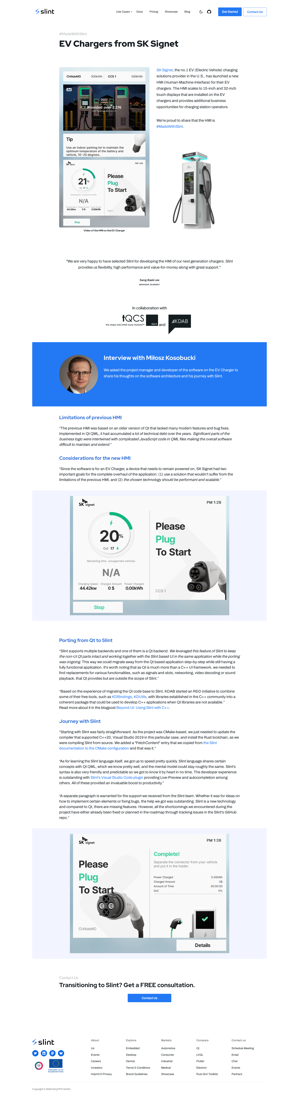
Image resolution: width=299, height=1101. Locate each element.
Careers (96, 1061)
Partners (237, 1074)
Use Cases (123, 11)
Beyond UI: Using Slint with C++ (142, 708)
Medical (166, 1067)
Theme (202, 11)
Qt (197, 1048)
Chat (234, 1061)
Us (92, 1048)
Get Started (230, 11)
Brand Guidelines (136, 1074)
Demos (130, 1061)
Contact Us (255, 12)
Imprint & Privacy (101, 1074)
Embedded (133, 1048)
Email (235, 1054)
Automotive (168, 1048)
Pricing (154, 11)
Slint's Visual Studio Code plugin (116, 777)
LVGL (199, 1054)
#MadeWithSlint (170, 126)
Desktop (131, 1054)
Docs (139, 11)
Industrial (167, 1061)
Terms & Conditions (138, 1067)
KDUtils (140, 697)
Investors (96, 1067)
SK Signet (165, 70)
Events (95, 1054)
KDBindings (122, 697)
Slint (44, 12)
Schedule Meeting (243, 1048)
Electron (201, 1067)
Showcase (171, 11)
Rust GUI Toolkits (207, 1074)
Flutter (200, 1061)
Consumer (167, 1054)
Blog (187, 11)
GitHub (210, 11)
